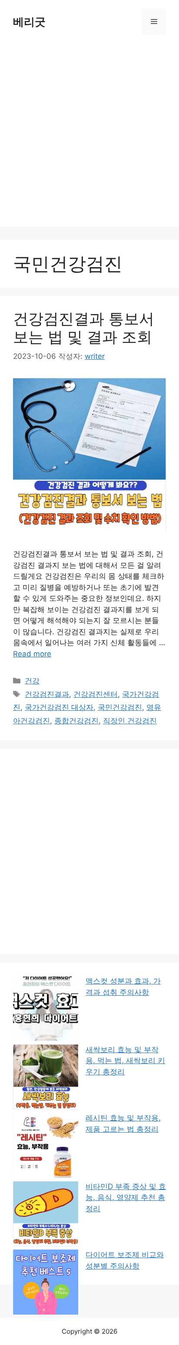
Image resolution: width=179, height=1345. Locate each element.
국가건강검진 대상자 (59, 707)
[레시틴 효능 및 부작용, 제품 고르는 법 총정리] (45, 1147)
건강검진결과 (47, 694)
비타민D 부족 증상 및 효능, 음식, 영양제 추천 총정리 (126, 1197)
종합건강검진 (76, 720)
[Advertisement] (89, 137)
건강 (32, 680)
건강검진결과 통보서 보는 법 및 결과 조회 (83, 327)
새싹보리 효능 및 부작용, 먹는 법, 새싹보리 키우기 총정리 (125, 1060)
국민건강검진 (120, 707)
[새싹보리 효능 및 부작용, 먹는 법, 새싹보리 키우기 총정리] (45, 1078)
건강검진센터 (95, 694)
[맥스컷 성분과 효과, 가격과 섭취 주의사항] (45, 1010)
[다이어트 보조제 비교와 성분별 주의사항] (45, 1283)
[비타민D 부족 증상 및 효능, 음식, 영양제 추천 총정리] (45, 1215)
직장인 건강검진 (130, 720)
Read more (32, 653)
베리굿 (29, 21)
